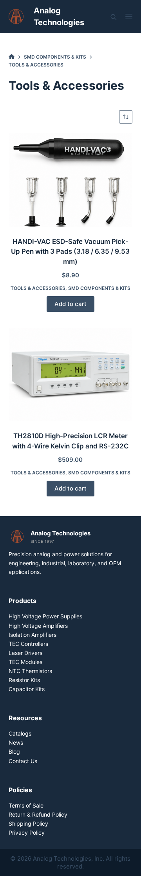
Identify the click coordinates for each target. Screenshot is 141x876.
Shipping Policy (28, 823)
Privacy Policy (27, 832)
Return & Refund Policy (38, 814)
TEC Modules (25, 661)
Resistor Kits (24, 680)
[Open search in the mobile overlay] (114, 17)
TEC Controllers (28, 643)
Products (22, 601)
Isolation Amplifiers (32, 634)
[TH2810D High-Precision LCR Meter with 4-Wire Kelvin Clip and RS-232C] (71, 375)
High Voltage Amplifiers (38, 625)
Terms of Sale (26, 805)
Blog (14, 751)
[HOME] (11, 57)
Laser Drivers (25, 652)
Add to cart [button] (70, 304)
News (16, 742)
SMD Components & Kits (99, 288)
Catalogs (20, 733)
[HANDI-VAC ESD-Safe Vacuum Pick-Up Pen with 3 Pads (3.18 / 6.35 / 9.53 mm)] (71, 180)
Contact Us (23, 761)
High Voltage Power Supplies (45, 616)
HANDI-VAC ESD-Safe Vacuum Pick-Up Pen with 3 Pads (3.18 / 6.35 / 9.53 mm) (70, 252)
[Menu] (128, 16)
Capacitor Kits (27, 689)
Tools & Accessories (38, 288)
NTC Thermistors (30, 671)
